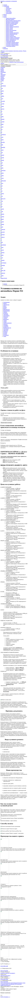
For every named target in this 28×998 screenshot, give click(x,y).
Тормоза (5, 312)
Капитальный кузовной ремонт (13, 20)
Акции (7, 7)
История (8, 9)
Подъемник (6, 335)
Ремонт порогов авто (11, 36)
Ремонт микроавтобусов (11, 34)
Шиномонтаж (6, 309)
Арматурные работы (10, 18)
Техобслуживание (7, 323)
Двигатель (5, 330)
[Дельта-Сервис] (14, 52)
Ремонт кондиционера (11, 30)
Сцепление (5, 329)
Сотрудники (9, 12)
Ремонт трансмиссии (11, 40)
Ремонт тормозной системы (12, 38)
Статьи (5, 15)
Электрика (5, 314)
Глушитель (5, 326)
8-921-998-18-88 (4, 54)
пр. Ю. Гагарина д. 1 (5, 996)
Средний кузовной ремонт (12, 43)
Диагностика (6, 304)
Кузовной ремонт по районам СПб (9, 984)
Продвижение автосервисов (10, 982)
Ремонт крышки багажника (12, 32)
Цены (4, 47)
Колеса (4, 308)
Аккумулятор (6, 315)
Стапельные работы (10, 46)
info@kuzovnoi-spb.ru (5, 975)
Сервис (5, 321)
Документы (8, 8)
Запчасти (5, 324)
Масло (4, 305)
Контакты (5, 48)
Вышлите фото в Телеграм (6, 58)
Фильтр (5, 307)
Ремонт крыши (9, 31)
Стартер (5, 318)
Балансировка (6, 310)
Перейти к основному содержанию (9, 1)
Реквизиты (8, 10)
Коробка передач (7, 327)
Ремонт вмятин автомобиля (12, 26)
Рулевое (5, 333)
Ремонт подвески (10, 35)
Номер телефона (4, 64)
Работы (5, 14)
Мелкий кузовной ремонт (12, 23)
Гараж (4, 336)
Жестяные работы (10, 19)
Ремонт (5, 303)
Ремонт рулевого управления (13, 37)
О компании (6, 6)
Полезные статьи (21, 982)
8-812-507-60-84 (4, 57)
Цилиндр (5, 331)
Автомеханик (6, 302)
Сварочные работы (10, 41)
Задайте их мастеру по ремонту (8, 973)
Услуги (5, 17)
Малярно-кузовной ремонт (12, 21)
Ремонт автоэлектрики (11, 24)
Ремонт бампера (9, 25)
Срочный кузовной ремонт (12, 45)
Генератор (5, 316)
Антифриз (5, 325)
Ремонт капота (9, 29)
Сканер (5, 320)
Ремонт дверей (9, 27)
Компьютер (6, 319)
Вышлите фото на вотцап (6, 422)
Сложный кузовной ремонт (12, 42)
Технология (8, 13)
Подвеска (5, 313)
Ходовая (5, 332)
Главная (5, 4)
